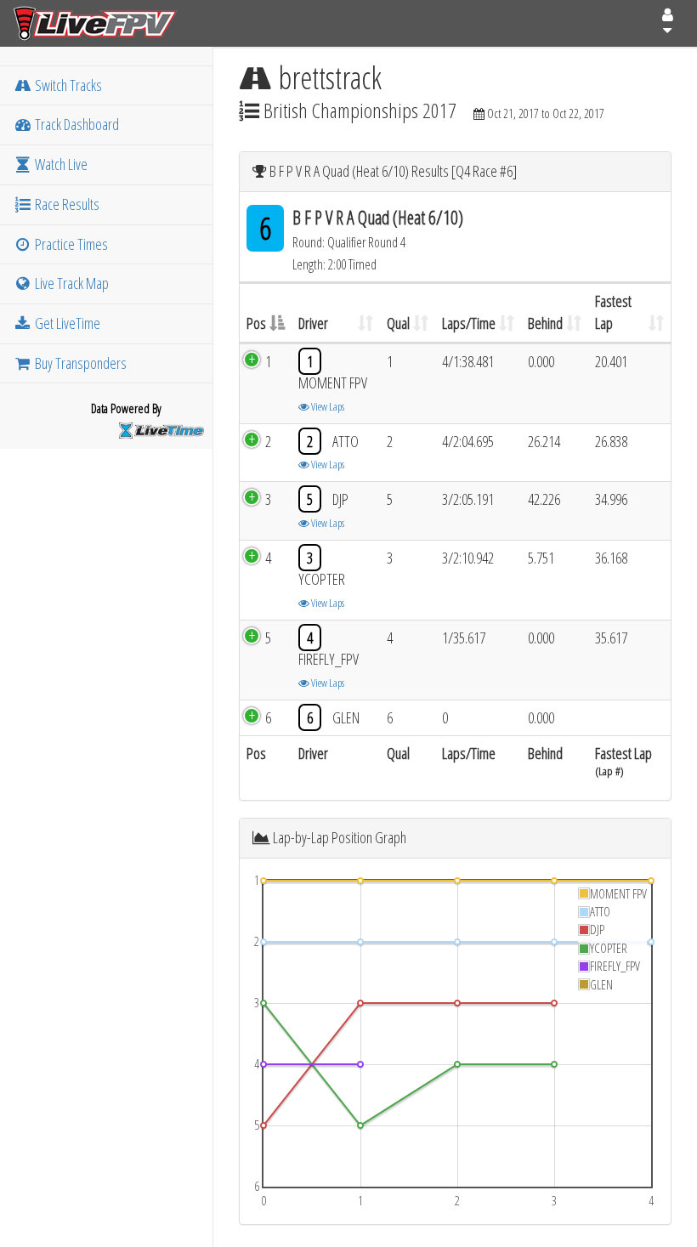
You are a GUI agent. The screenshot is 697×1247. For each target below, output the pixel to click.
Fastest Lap (613, 312)
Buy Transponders (79, 363)
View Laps (326, 406)
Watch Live (60, 164)
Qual (398, 323)
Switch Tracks (67, 85)
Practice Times (70, 244)
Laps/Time (469, 323)
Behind (545, 323)
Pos (256, 323)
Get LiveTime (66, 323)
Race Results (65, 204)
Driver (313, 323)
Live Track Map (70, 283)
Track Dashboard (75, 124)
